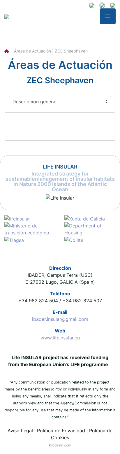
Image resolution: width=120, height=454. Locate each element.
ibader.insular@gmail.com (60, 319)
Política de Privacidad (61, 430)
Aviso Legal (20, 430)
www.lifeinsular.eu (60, 338)
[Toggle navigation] (108, 16)
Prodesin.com (60, 445)
